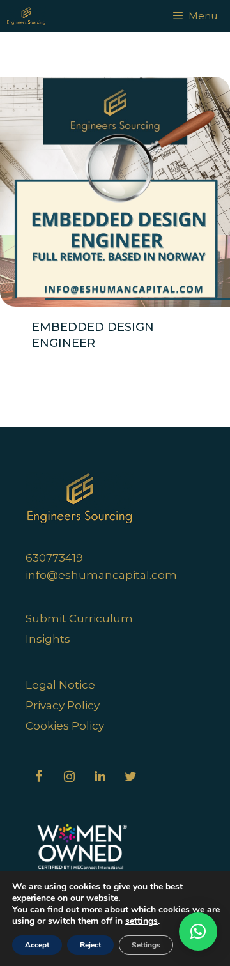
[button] (198, 931)
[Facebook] (38, 776)
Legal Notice (60, 684)
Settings (146, 945)
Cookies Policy (65, 725)
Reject (90, 945)
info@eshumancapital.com (101, 575)
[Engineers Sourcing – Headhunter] (26, 16)
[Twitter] (130, 776)
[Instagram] (69, 776)
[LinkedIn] (99, 776)
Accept (37, 945)
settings (141, 921)
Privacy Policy (63, 705)
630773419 (54, 557)
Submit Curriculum (79, 618)
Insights (48, 638)
